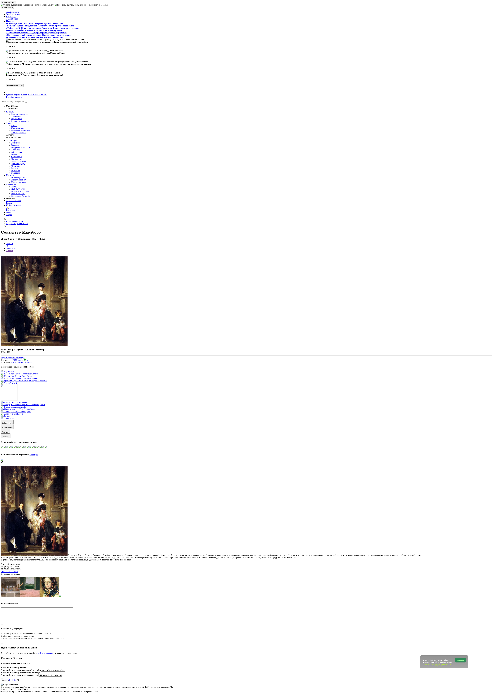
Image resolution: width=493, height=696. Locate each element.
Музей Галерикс (13, 107)
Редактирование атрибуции (13, 358)
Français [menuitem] (31, 94)
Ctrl (25, 367)
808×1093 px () (18, 360)
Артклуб (13, 136)
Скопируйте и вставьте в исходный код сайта (21, 670)
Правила (23, 691)
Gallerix (12, 680)
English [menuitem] (17, 94)
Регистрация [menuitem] (16, 97)
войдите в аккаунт (46, 653)
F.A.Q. (12, 689)
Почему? (34, 455)
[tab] (9, 244)
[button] (13, 12)
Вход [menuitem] (8, 97)
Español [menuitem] (24, 94)
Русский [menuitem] (9, 94)
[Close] (26, 102)
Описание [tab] (11, 248)
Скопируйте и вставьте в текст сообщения (19, 675)
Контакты (26, 689)
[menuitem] (45, 94)
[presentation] (249, 253)
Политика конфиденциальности (68, 691)
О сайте (18, 689)
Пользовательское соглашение (40, 691)
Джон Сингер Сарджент (21, 362)
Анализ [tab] (9, 250)
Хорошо (460, 660)
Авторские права (90, 691)
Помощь (5, 689)
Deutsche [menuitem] (39, 94)
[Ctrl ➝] (14, 402)
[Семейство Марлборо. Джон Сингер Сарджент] (34, 345)
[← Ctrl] (9, 383)
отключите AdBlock (9, 571)
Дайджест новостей (14, 85)
